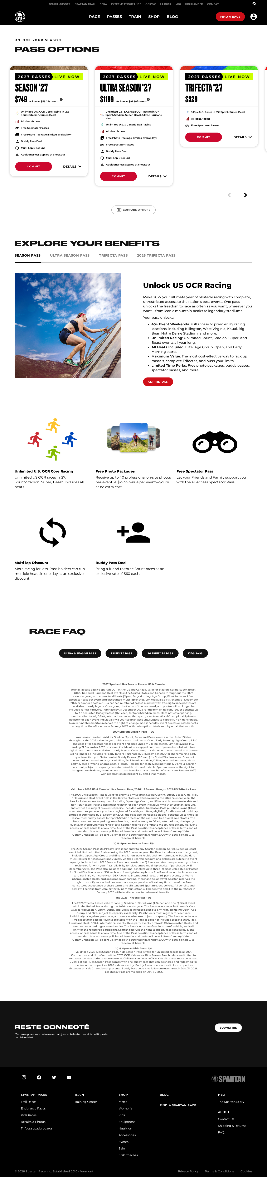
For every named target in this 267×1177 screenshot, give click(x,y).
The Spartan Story (231, 1102)
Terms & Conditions (219, 1171)
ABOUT (223, 1112)
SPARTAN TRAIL (85, 4)
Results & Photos (33, 1122)
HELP (222, 1095)
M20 (178, 4)
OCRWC (150, 4)
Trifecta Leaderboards (37, 1128)
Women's (125, 1108)
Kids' (122, 1115)
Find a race (230, 17)
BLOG (164, 1095)
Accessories (127, 1135)
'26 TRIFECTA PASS (160, 653)
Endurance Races (33, 1108)
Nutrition (125, 1128)
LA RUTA (165, 4)
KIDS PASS (195, 653)
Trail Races (28, 1102)
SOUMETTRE (228, 1027)
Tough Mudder (60, 4)
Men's (123, 1102)
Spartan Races (34, 1095)
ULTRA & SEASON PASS (80, 653)
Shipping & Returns (232, 1126)
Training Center (85, 1102)
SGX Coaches (128, 1155)
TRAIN (79, 1095)
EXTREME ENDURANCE (126, 4)
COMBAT (213, 4)
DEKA (103, 4)
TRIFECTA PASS (121, 653)
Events (123, 1142)
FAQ (221, 1132)
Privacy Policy (188, 1171)
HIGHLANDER (194, 4)
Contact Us (226, 1119)
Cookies (246, 1171)
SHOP (123, 1095)
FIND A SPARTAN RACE (178, 1105)
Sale (122, 1148)
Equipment (127, 1122)
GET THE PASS (158, 381)
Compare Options (136, 209)
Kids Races (29, 1115)
